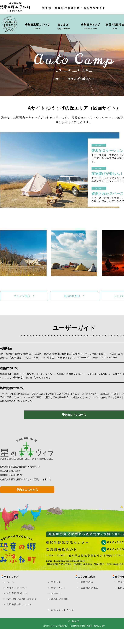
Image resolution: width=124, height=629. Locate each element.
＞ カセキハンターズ (15, 587)
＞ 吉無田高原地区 (87, 587)
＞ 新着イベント (56, 587)
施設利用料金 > (74, 295)
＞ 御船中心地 (85, 582)
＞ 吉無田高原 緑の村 (15, 593)
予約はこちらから (74, 414)
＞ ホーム (8, 582)
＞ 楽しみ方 (65, 24)
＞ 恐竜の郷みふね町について (20, 599)
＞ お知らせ (54, 593)
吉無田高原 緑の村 (10, 24)
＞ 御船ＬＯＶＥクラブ (60, 610)
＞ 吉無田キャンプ (90, 24)
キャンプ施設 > (24, 295)
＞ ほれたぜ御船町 (58, 599)
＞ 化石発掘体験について (17, 604)
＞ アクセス (54, 582)
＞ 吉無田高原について (37, 24)
